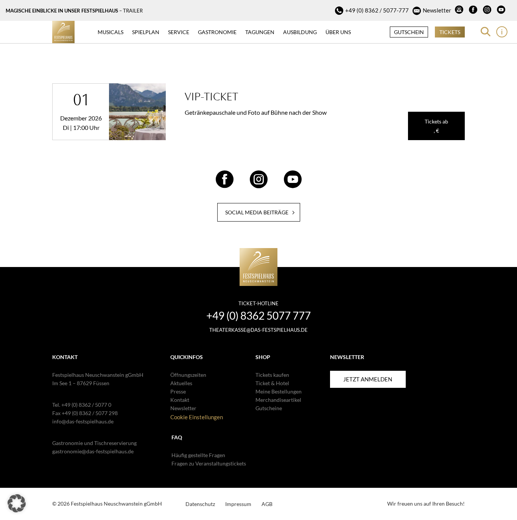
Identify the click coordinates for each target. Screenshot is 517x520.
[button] (16, 503)
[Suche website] (486, 32)
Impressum (238, 504)
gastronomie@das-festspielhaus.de (93, 451)
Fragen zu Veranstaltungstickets (208, 463)
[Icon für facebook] (474, 10)
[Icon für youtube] (502, 10)
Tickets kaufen (272, 375)
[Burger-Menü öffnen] (502, 31)
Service (178, 32)
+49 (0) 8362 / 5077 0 (86, 404)
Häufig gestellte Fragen (198, 455)
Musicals (110, 32)
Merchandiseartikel (278, 400)
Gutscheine (268, 408)
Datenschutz (200, 504)
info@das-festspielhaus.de (83, 421)
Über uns (338, 32)
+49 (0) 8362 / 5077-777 (377, 10)
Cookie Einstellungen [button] (196, 417)
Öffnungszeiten (188, 375)
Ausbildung (300, 32)
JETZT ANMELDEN (367, 379)
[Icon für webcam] (460, 10)
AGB (267, 504)
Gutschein (409, 32)
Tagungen (259, 32)
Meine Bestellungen (278, 391)
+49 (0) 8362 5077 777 (258, 315)
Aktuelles (181, 383)
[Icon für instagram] (488, 10)
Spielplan (145, 32)
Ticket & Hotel (272, 383)
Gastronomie (217, 32)
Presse (178, 391)
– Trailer (131, 11)
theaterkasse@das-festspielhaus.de (258, 330)
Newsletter (437, 10)
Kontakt (179, 400)
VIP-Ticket (211, 96)
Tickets (449, 32)
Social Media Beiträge (256, 212)
